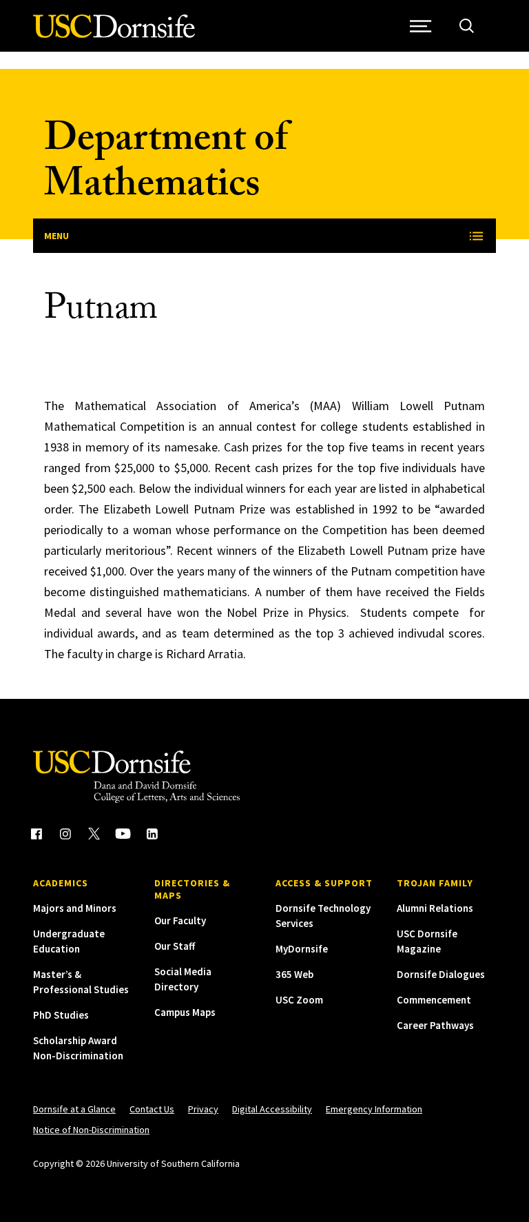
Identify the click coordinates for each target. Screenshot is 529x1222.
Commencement (434, 999)
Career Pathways (435, 1025)
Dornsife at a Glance (74, 1109)
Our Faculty (180, 920)
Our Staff (174, 946)
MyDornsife (302, 948)
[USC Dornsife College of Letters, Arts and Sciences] (114, 34)
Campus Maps (185, 1012)
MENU (56, 236)
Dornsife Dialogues (441, 974)
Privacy (203, 1109)
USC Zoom (299, 999)
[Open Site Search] (467, 26)
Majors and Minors (74, 908)
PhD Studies (61, 1014)
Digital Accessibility (272, 1109)
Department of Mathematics (165, 166)
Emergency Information (374, 1109)
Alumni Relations (435, 908)
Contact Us (151, 1109)
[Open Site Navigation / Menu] (420, 26)
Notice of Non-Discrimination (91, 1129)
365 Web (294, 974)
